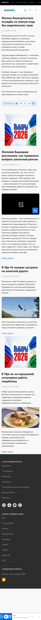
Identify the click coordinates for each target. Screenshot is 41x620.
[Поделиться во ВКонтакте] (21, 103)
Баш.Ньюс (6, 466)
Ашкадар (6, 539)
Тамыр (5, 544)
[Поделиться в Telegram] (29, 103)
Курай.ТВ (6, 555)
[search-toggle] (30, 10)
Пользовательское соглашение (15, 487)
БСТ (12, 2)
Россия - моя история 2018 (13, 574)
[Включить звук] (35, 210)
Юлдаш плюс (7, 534)
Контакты (6, 482)
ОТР (4, 560)
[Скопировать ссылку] (33, 103)
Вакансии (6, 476)
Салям (5, 550)
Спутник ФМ (21, 2)
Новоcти (5, 2)
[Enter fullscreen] (39, 616)
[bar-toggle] (36, 10)
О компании (7, 471)
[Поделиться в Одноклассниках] (25, 103)
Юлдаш (32, 2)
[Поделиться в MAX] (16, 103)
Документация (8, 492)
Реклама (6, 498)
